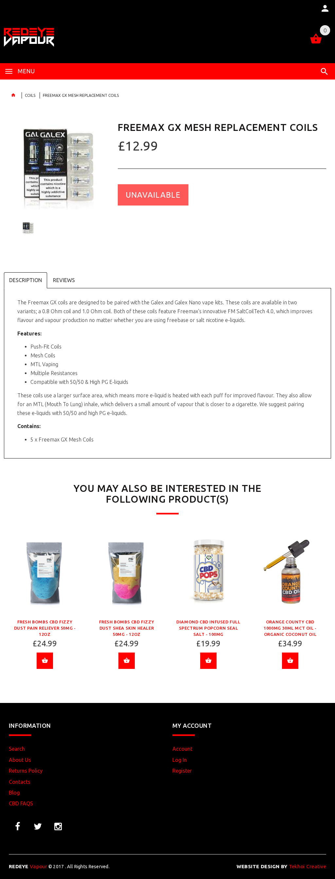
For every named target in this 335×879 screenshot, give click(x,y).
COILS (30, 95)
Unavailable (153, 194)
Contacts (19, 782)
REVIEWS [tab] (64, 280)
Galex (157, 302)
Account (182, 749)
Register (182, 771)
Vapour (28, 866)
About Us (20, 760)
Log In (179, 760)
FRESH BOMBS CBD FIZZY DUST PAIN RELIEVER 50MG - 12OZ (45, 628)
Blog (14, 793)
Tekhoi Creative (281, 866)
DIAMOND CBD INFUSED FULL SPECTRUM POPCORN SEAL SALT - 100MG (208, 628)
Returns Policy (26, 771)
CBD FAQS (21, 803)
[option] (58, 160)
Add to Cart (45, 661)
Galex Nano (188, 302)
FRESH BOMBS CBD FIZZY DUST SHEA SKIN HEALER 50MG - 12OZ (126, 628)
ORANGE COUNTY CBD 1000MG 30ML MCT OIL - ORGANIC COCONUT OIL (290, 628)
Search (17, 749)
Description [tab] (25, 280)
